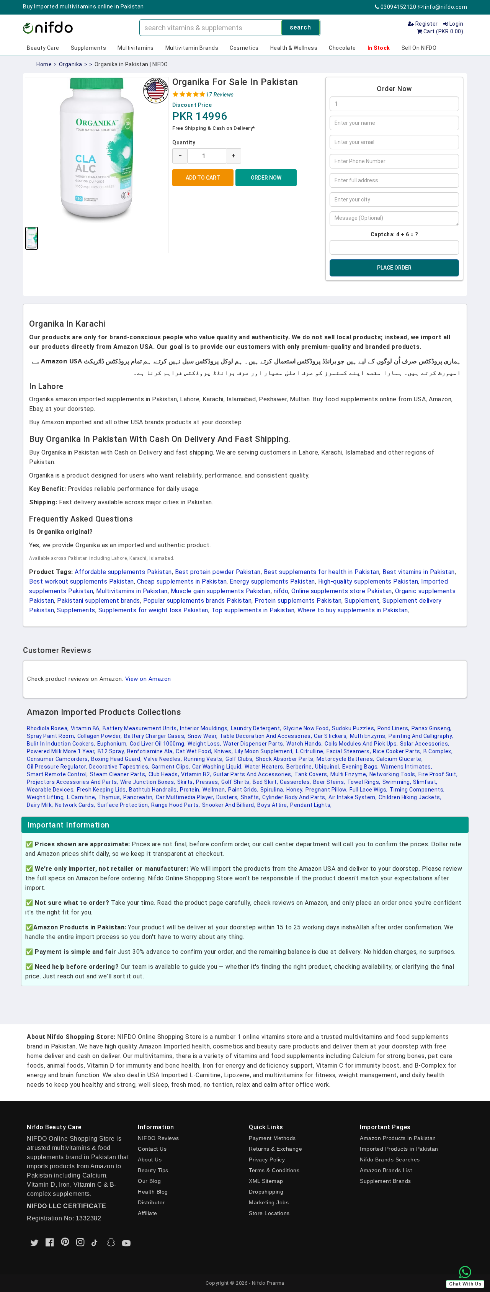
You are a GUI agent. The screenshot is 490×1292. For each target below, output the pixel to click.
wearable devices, (51, 790)
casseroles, (295, 782)
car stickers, (331, 736)
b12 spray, (111, 751)
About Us (150, 1159)
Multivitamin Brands (192, 48)
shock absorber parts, (285, 759)
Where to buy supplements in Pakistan (352, 610)
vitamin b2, (196, 774)
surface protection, (123, 805)
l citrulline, (310, 751)
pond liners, (393, 728)
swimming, (397, 782)
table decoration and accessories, (266, 736)
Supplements (88, 48)
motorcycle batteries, (345, 759)
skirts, (185, 782)
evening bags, (360, 767)
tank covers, (311, 774)
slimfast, (425, 782)
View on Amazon (148, 678)
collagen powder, (99, 736)
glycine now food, (306, 728)
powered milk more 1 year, (61, 751)
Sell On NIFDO (419, 48)
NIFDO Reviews (158, 1138)
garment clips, (171, 767)
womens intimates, (407, 767)
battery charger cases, (155, 736)
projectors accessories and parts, (72, 782)
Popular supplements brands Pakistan (197, 600)
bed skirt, (265, 782)
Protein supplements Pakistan (298, 600)
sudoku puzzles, (354, 728)
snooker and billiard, (229, 805)
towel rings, (364, 782)
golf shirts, (236, 782)
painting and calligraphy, (421, 736)
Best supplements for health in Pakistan (322, 572)
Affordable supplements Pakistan (123, 572)
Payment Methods (272, 1138)
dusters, (227, 797)
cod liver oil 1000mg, (158, 744)
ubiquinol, (327, 767)
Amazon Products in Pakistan (398, 1138)
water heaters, (264, 767)
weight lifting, (46, 797)
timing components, (417, 790)
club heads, (164, 774)
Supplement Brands (385, 1181)
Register (426, 24)
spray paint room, (51, 736)
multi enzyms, (368, 736)
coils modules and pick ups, (361, 744)
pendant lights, (311, 805)
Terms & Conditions (274, 1170)
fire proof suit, (437, 774)
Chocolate (342, 48)
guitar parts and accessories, (253, 774)
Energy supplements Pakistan (272, 581)
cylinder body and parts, (294, 797)
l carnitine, (81, 797)
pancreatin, (138, 797)
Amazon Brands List (386, 1170)
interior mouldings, (204, 728)
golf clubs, (239, 759)
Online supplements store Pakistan (341, 591)
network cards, (75, 805)
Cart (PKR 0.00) (442, 31)
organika (70, 64)
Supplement (362, 600)
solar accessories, (424, 744)
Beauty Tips (153, 1170)
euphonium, (112, 744)
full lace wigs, (369, 790)
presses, (207, 782)
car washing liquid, (217, 767)
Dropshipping (266, 1192)
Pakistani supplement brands (98, 600)
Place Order (394, 268)
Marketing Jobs (269, 1202)
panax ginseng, (432, 728)
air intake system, (352, 797)
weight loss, (204, 744)
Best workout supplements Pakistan (81, 581)
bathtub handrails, (153, 790)
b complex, (437, 751)
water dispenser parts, (253, 744)
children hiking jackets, (410, 797)
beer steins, (329, 782)
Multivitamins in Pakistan (132, 591)
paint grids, (243, 790)
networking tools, (393, 774)
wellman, (214, 790)
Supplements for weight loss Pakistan (153, 610)
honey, (295, 790)
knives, (223, 751)
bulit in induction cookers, (61, 744)
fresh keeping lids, (102, 790)
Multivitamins (136, 48)
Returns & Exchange (275, 1149)
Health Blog (153, 1192)
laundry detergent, (256, 728)
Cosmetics (244, 48)
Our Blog (149, 1181)
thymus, (110, 797)
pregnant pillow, (326, 790)
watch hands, (304, 744)
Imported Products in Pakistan (399, 1149)
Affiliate (147, 1213)
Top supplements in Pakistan (253, 610)
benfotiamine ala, (150, 751)
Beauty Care (43, 48)
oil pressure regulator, (57, 767)
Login (455, 24)
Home (44, 64)
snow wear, (203, 736)
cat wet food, (194, 751)
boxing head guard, (116, 759)
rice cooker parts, (397, 751)
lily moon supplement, (264, 751)
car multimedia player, (185, 797)
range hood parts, (175, 805)
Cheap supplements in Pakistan (182, 581)
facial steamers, (349, 751)
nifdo (281, 591)
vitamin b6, (86, 728)
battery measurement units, (140, 728)
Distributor (151, 1202)
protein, (190, 790)
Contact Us (152, 1149)
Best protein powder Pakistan (218, 572)
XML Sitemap (266, 1181)
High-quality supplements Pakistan (368, 581)
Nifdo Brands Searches (390, 1159)
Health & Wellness (294, 48)
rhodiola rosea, (48, 728)
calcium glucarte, (399, 759)
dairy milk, (40, 805)
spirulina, (272, 790)
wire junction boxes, (147, 782)
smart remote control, (57, 774)
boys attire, (272, 805)
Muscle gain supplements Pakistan (221, 591)
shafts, (251, 797)
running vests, (204, 759)
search (300, 27)
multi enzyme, (349, 774)
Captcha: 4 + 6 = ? (394, 234)
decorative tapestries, (119, 767)
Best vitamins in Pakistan (418, 572)
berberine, (299, 767)
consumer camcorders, (58, 759)
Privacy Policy (267, 1159)
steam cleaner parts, (118, 774)
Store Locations (269, 1213)
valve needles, (163, 759)
